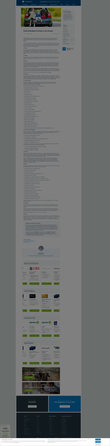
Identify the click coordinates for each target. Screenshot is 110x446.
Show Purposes (98, 444)
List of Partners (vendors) (51, 442)
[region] (55, 442)
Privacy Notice (16, 442)
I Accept (98, 439)
